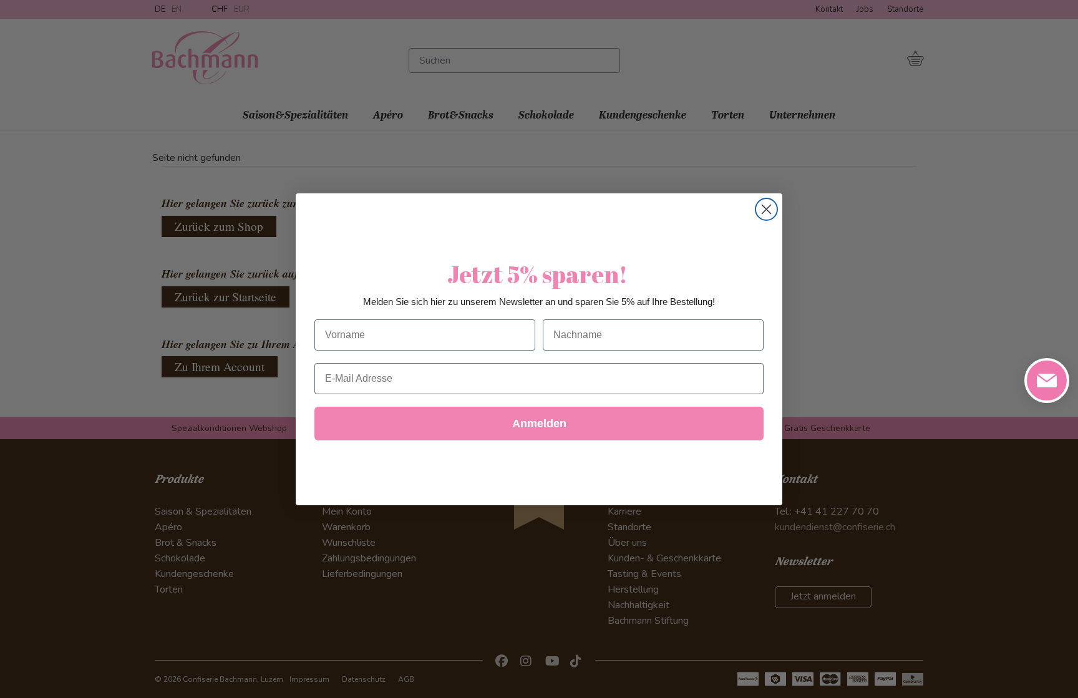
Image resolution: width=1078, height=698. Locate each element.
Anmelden (539, 423)
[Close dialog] (766, 209)
